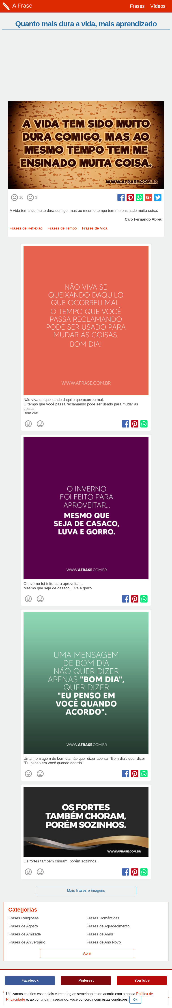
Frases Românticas (103, 918)
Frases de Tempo (62, 228)
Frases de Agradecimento (108, 926)
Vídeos (158, 6)
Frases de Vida (94, 228)
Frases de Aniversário (27, 942)
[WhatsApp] (139, 197)
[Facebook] (121, 197)
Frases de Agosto (23, 926)
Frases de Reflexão (26, 228)
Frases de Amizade (25, 934)
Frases (137, 6)
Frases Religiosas (24, 918)
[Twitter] (158, 197)
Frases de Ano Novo (104, 942)
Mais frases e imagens (86, 890)
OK (135, 999)
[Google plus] (148, 197)
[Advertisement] (86, 67)
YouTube (142, 980)
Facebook (30, 980)
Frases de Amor (100, 934)
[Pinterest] (130, 197)
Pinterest (86, 980)
